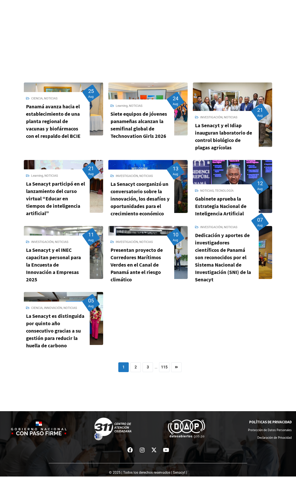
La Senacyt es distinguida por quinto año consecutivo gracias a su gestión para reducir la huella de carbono (55, 331)
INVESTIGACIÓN (211, 117)
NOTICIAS (50, 98)
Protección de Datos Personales (270, 430)
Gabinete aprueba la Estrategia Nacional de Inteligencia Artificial (220, 206)
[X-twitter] (154, 450)
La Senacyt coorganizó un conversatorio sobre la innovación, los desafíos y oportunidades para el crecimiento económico (140, 199)
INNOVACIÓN (53, 308)
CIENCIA (37, 98)
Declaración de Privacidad (274, 437)
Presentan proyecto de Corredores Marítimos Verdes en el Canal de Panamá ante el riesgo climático (137, 265)
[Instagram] (142, 450)
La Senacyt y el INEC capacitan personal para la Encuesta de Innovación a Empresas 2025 (53, 265)
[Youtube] (166, 450)
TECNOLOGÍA (224, 190)
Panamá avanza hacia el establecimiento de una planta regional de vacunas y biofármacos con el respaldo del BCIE (53, 121)
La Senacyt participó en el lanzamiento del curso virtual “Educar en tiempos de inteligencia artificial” (55, 198)
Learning (122, 105)
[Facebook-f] (130, 450)
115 (164, 367)
